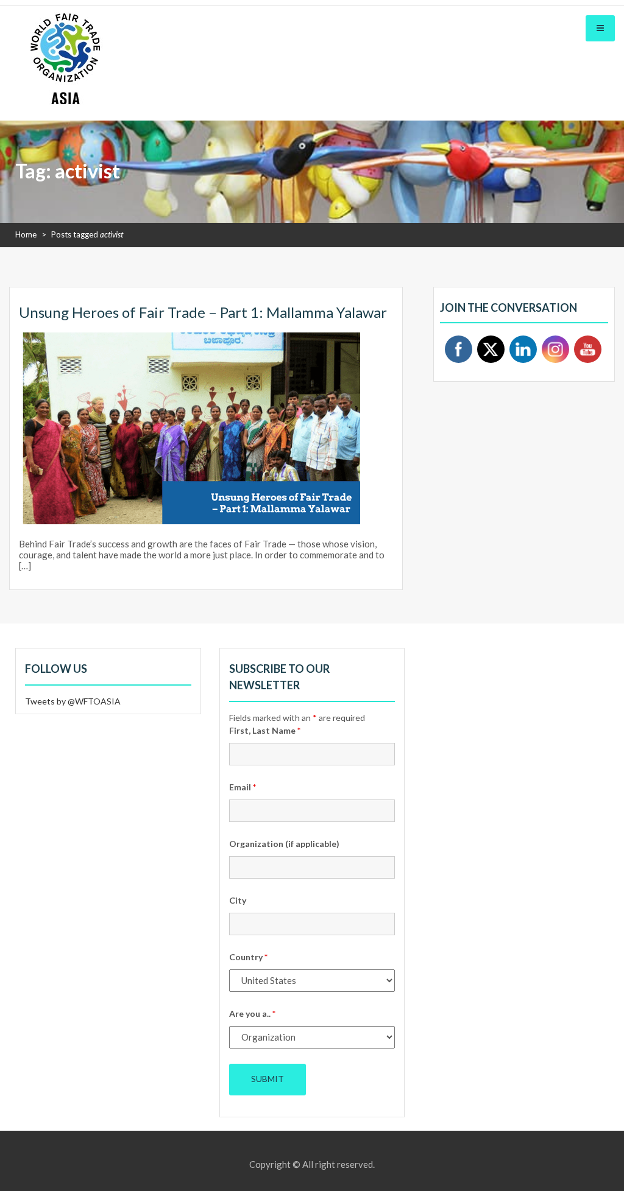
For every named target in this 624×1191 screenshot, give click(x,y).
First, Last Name (264, 730)
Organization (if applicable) (284, 843)
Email (242, 787)
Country (248, 957)
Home (26, 234)
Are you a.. (252, 1013)
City (237, 900)
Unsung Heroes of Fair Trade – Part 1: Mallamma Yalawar (203, 312)
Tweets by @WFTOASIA (73, 701)
